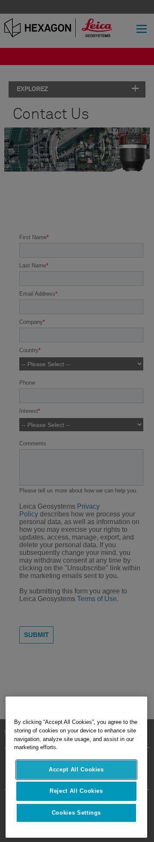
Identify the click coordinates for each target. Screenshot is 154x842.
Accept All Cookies (76, 769)
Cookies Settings (76, 812)
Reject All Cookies (76, 791)
